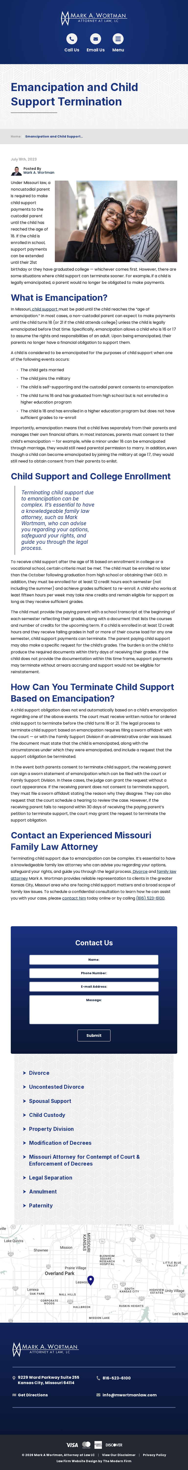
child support (45, 309)
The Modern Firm (117, 1461)
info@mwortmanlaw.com (130, 1395)
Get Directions (33, 1395)
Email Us (96, 50)
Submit (94, 1035)
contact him (74, 898)
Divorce (140, 871)
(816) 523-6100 (150, 898)
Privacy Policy (154, 1455)
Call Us (71, 50)
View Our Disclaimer (119, 1455)
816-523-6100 (117, 1378)
